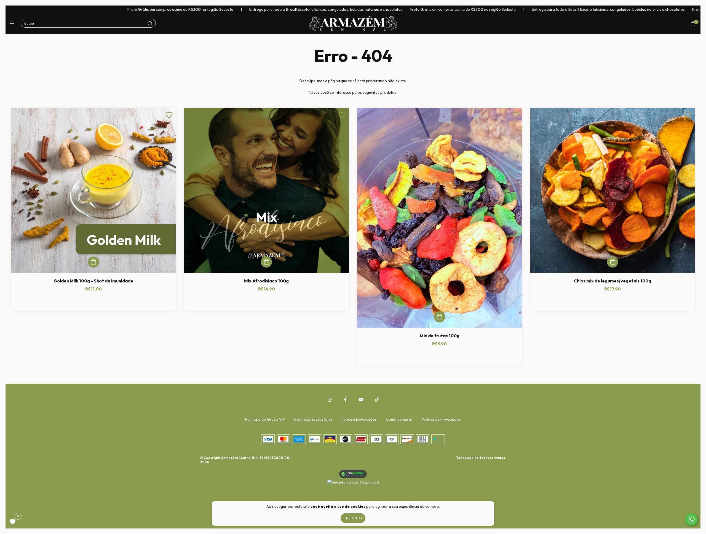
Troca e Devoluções (359, 419)
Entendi (353, 518)
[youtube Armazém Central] (361, 400)
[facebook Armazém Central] (345, 400)
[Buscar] (150, 23)
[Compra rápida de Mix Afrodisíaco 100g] (266, 262)
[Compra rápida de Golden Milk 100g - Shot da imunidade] (93, 262)
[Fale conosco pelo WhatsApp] (691, 519)
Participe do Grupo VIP (265, 419)
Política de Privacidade (441, 419)
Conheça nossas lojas (313, 419)
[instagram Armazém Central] (329, 400)
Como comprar (399, 419)
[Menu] (13, 23)
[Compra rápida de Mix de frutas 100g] (439, 316)
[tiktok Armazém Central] (376, 400)
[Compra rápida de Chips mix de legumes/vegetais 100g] (612, 262)
